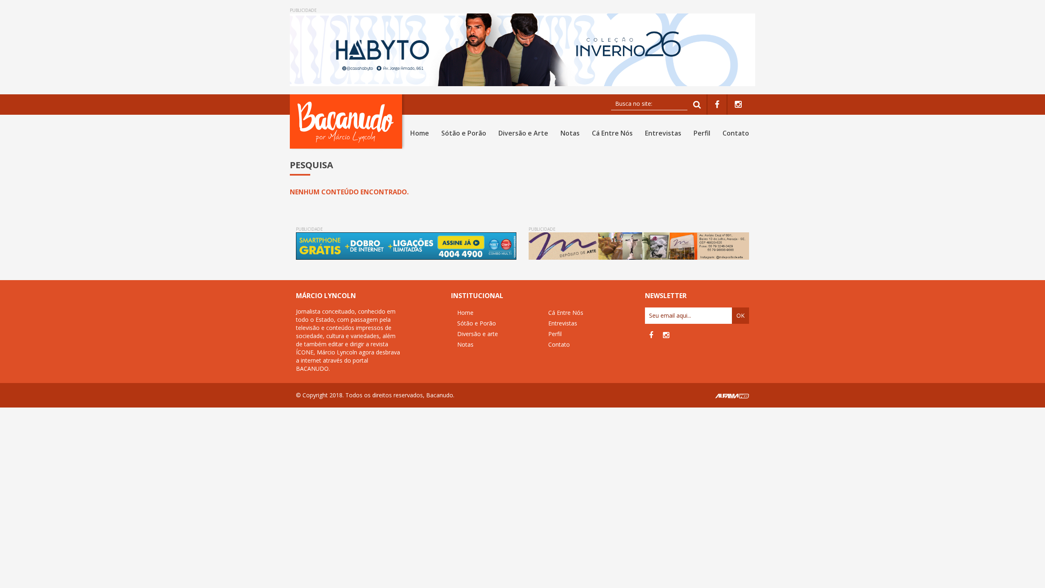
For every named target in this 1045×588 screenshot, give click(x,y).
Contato (736, 133)
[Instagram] (738, 104)
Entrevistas (663, 133)
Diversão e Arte (523, 133)
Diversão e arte (477, 334)
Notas (570, 133)
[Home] (347, 121)
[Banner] (522, 49)
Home (419, 133)
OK (740, 315)
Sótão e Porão (463, 133)
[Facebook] (717, 104)
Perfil (702, 133)
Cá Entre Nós (612, 133)
